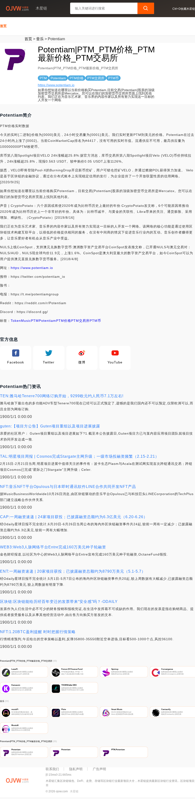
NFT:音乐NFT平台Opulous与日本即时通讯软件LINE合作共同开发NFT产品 (68, 487)
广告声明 (99, 769)
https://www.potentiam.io (56, 85)
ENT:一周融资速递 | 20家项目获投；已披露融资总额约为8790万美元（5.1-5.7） (73, 571)
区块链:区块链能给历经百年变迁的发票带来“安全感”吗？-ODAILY (59, 602)
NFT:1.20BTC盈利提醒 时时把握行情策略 (38, 632)
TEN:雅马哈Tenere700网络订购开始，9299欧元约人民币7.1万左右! (61, 396)
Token (16, 321)
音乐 (40, 39)
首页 (3, 26)
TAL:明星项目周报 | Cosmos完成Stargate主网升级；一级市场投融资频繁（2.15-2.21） (79, 456)
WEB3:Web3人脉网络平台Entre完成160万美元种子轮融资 (53, 547)
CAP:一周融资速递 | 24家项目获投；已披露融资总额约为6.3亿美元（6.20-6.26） (73, 517)
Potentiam (47, 321)
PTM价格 (63, 321)
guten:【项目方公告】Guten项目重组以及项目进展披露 (50, 426)
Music (26, 321)
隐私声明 (76, 769)
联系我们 (52, 769)
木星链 (74, 791)
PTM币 (95, 321)
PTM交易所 (80, 321)
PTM (35, 321)
